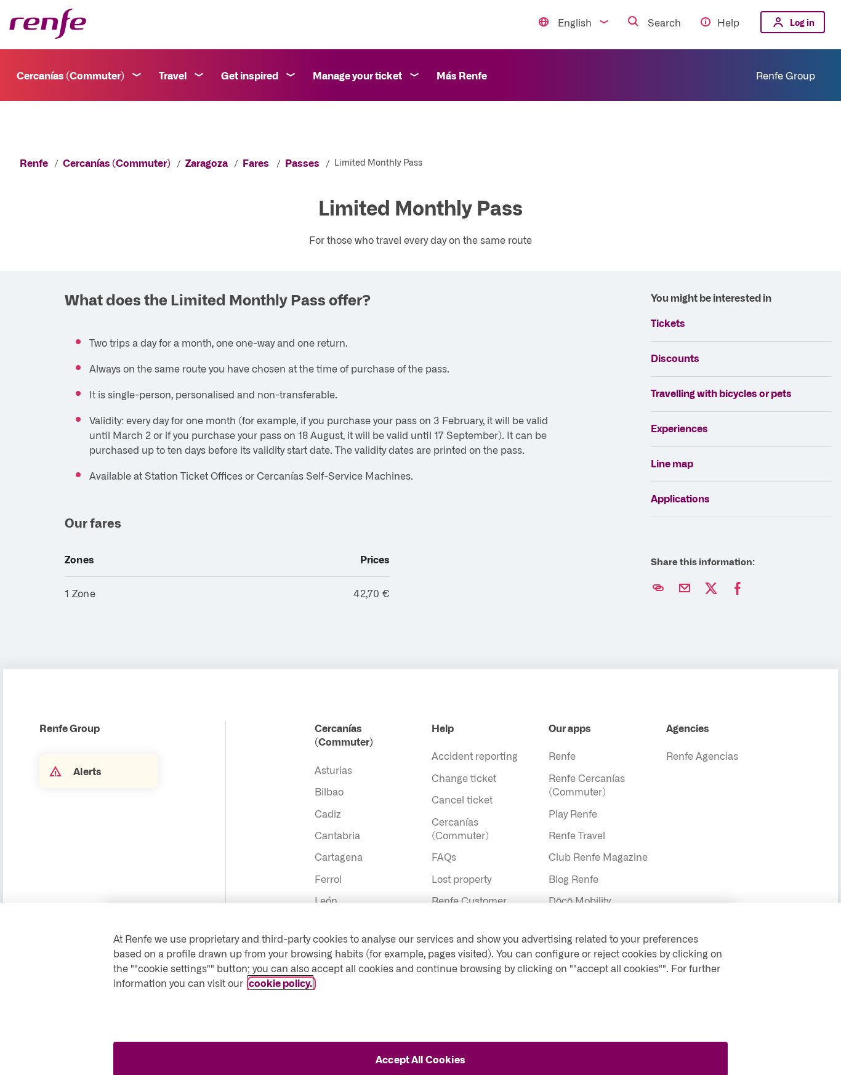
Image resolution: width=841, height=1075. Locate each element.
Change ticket (464, 777)
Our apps (570, 728)
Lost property (461, 878)
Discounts (675, 358)
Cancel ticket (462, 799)
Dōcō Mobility (580, 900)
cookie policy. (280, 982)
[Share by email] (684, 588)
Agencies (687, 728)
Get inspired (249, 75)
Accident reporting (475, 755)
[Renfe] (48, 24)
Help (728, 22)
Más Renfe (462, 75)
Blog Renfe (573, 878)
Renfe (34, 162)
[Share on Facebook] (737, 588)
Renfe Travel (577, 835)
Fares (256, 162)
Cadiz (328, 813)
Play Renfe (573, 813)
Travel (173, 75)
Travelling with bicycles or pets (721, 393)
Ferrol (328, 878)
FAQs (444, 856)
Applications (680, 498)
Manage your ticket (357, 75)
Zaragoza (206, 162)
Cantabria (337, 835)
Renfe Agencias (702, 755)
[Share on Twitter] (711, 588)
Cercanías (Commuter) (70, 75)
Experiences (679, 428)
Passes (302, 162)
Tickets (668, 322)
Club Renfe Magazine (598, 856)
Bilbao (329, 791)
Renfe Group (785, 75)
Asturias (333, 769)
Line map (672, 463)
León (326, 900)
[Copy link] (658, 588)
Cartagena (339, 856)
